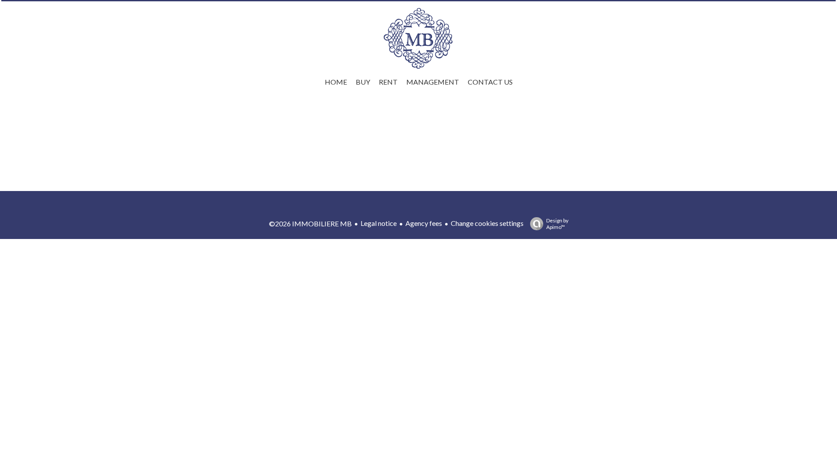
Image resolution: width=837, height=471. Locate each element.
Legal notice (379, 223)
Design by (557, 223)
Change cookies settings (487, 223)
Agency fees (423, 223)
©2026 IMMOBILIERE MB (310, 223)
